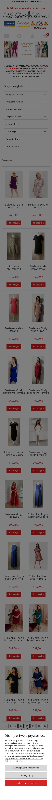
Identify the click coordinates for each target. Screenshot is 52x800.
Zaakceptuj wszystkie (26, 783)
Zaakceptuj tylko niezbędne (26, 767)
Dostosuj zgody (26, 775)
